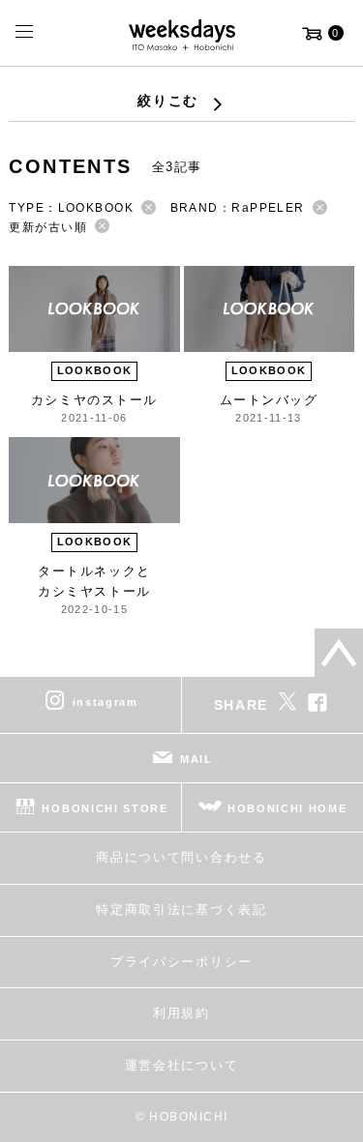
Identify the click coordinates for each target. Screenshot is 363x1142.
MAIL (196, 759)
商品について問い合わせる (181, 857)
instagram (105, 702)
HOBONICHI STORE (104, 808)
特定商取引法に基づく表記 (181, 909)
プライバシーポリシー (181, 961)
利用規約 (181, 1013)
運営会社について (181, 1065)
